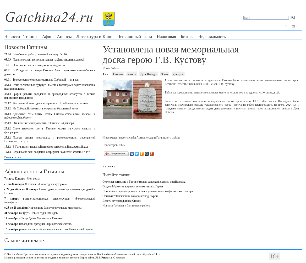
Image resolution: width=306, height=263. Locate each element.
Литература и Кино (94, 36)
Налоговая (166, 36)
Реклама (106, 257)
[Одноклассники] (141, 154)
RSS (97, 257)
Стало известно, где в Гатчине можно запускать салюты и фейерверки (49, 130)
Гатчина (118, 74)
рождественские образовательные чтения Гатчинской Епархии (48, 229)
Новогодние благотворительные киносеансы (43, 207)
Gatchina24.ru (105, 254)
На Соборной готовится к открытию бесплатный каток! (46, 108)
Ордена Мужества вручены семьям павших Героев (133, 186)
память (131, 74)
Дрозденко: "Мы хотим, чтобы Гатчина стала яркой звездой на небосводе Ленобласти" (49, 115)
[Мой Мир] (146, 154)
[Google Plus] (151, 154)
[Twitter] (136, 154)
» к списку (109, 166)
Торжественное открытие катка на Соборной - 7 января (46, 79)
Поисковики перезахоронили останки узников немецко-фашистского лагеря (148, 191)
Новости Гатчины (20, 36)
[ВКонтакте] (131, 154)
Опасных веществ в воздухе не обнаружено (39, 65)
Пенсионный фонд (134, 36)
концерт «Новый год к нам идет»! (32, 213)
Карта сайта (87, 257)
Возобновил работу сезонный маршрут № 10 (40, 54)
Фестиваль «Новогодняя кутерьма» (35, 184)
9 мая (164, 74)
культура (178, 74)
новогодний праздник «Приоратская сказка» (38, 224)
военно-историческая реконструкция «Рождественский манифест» (49, 200)
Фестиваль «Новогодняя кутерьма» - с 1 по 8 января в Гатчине (50, 103)
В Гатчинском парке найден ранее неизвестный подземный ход (50, 146)
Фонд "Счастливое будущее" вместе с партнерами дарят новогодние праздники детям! (49, 86)
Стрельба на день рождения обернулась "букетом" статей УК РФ (51, 152)
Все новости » (12, 157)
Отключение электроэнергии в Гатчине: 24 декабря (43, 123)
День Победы (149, 74)
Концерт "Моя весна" (22, 178)
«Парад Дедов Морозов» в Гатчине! (33, 218)
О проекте (119, 257)
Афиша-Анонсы (57, 36)
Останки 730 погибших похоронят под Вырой (130, 196)
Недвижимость (212, 36)
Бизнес (187, 36)
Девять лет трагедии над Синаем (122, 200)
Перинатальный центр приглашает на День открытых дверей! (49, 59)
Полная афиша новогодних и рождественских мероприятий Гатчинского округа (49, 139)
